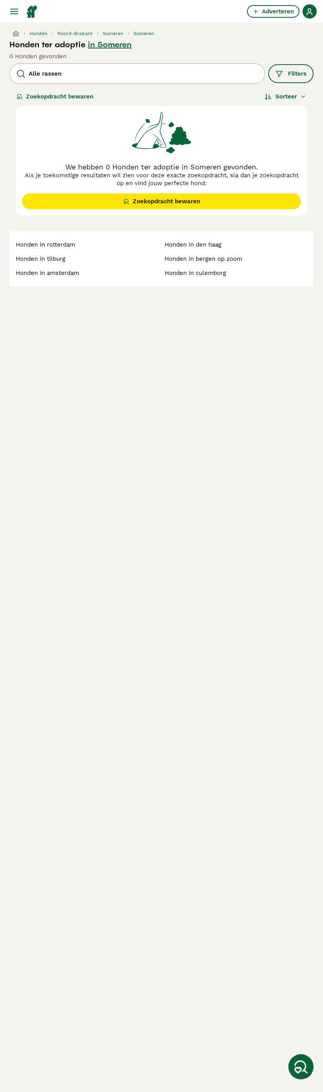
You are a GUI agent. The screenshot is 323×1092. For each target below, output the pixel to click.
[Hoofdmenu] (14, 11)
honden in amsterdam (47, 273)
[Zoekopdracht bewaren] (301, 1066)
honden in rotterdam (45, 244)
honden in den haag (193, 244)
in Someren (110, 44)
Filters (297, 73)
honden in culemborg (195, 273)
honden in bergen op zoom (203, 258)
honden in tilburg (40, 258)
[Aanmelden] (310, 11)
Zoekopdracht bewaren (59, 96)
